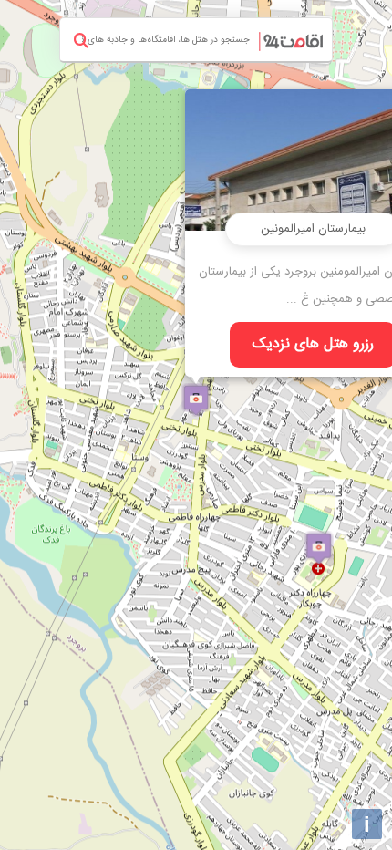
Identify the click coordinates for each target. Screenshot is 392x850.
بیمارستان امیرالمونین (313, 229)
